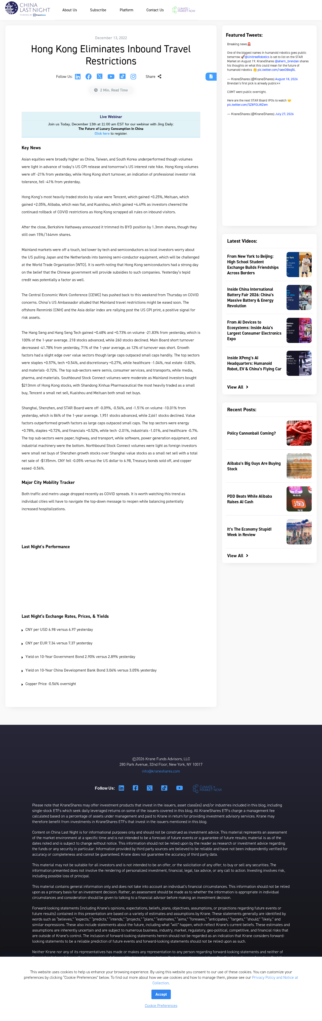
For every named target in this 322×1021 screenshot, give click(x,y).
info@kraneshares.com (161, 771)
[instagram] (133, 76)
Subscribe (98, 10)
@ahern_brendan (287, 61)
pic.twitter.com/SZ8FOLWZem (247, 105)
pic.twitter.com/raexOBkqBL (277, 70)
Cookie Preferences (161, 1005)
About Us (69, 10)
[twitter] (99, 77)
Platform (126, 10)
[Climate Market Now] (184, 10)
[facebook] (89, 76)
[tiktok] (122, 77)
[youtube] (110, 76)
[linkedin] (77, 76)
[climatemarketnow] (208, 788)
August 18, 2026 (286, 79)
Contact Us (155, 10)
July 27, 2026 (284, 114)
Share (151, 76)
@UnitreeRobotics (257, 57)
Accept (161, 994)
